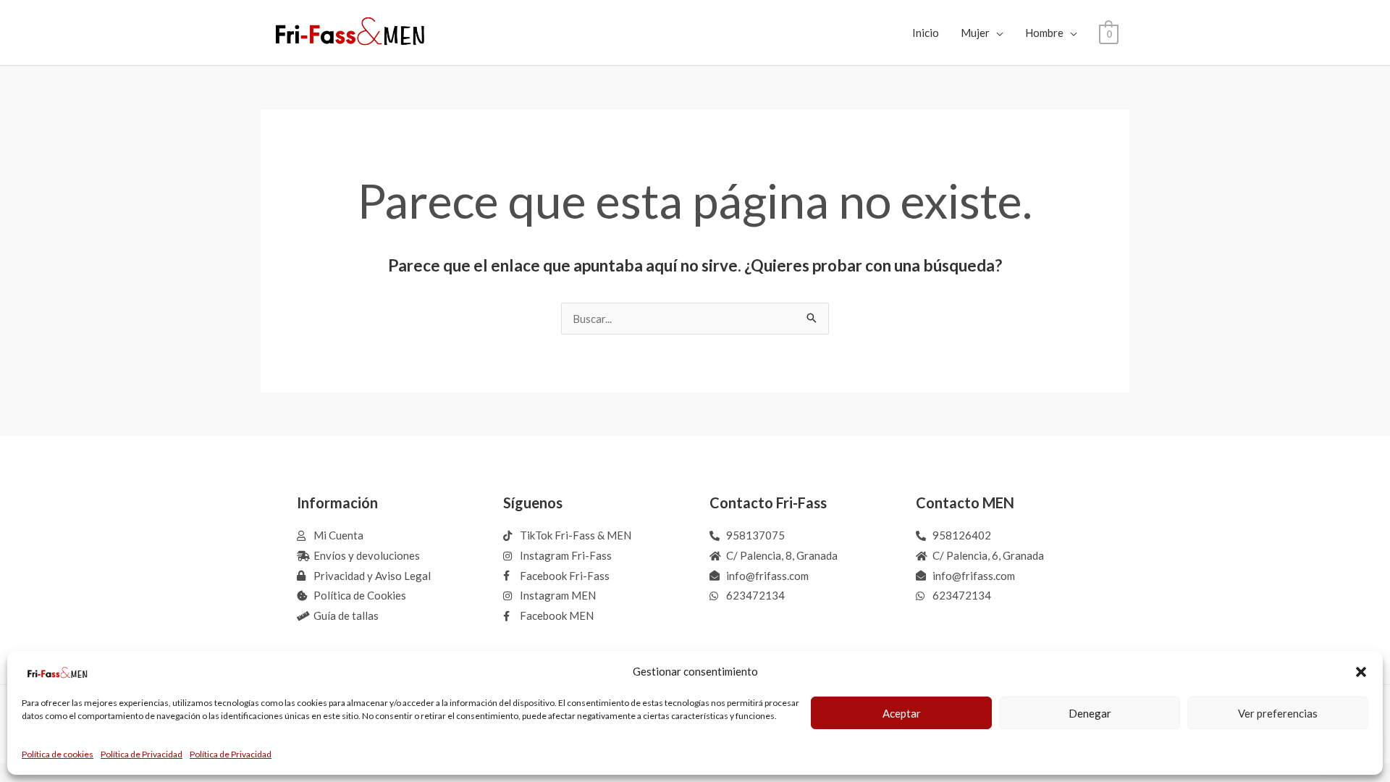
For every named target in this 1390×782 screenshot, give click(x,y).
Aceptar (902, 713)
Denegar (1090, 713)
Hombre (1044, 32)
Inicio (925, 32)
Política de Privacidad (141, 754)
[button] (1361, 672)
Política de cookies (57, 754)
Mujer (975, 32)
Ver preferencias (1278, 713)
